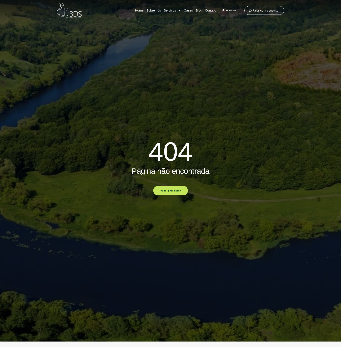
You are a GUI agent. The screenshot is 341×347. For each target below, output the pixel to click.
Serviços (170, 10)
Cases (188, 10)
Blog (199, 10)
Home (139, 10)
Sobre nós (153, 10)
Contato (210, 10)
